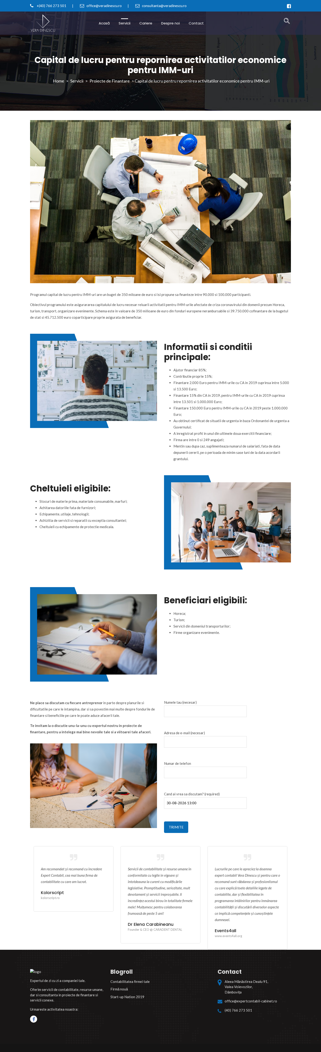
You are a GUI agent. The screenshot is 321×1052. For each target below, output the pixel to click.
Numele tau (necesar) (180, 702)
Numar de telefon (177, 763)
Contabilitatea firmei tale (130, 981)
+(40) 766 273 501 (51, 6)
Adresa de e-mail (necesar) (184, 733)
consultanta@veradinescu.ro (164, 6)
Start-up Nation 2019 (127, 997)
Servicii (124, 23)
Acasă (104, 23)
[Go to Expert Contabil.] (58, 80)
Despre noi (170, 23)
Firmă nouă (119, 989)
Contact (196, 23)
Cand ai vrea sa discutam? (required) (192, 794)
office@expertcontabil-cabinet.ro (251, 1001)
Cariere (145, 23)
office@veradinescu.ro (104, 6)
